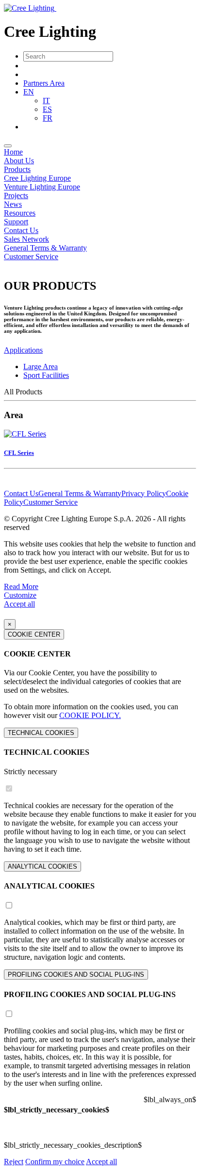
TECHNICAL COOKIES (41, 732)
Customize (20, 595)
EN (28, 92)
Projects (16, 195)
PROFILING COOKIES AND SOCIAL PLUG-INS (76, 974)
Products (17, 169)
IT (46, 100)
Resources (19, 213)
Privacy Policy (143, 493)
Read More (21, 586)
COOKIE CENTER (34, 634)
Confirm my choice (54, 1161)
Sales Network (26, 239)
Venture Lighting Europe (42, 187)
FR (47, 118)
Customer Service (31, 256)
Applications (23, 350)
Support (16, 222)
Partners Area (44, 83)
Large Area (40, 366)
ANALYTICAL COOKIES (42, 866)
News (13, 204)
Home (13, 152)
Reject (13, 1161)
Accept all (19, 604)
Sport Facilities (46, 375)
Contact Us (21, 230)
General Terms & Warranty (45, 248)
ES (47, 109)
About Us (19, 160)
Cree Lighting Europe (37, 178)
